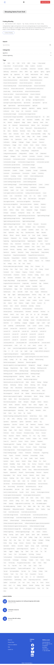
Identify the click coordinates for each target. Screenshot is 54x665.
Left (21, 345)
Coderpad (11, 150)
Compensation (7, 170)
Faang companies (35, 252)
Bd (9, 125)
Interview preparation (27, 308)
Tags (22, 551)
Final (24, 263)
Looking (5, 359)
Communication (7, 159)
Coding (17, 150)
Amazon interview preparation (10, 83)
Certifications (6, 142)
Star (40, 537)
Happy (15, 289)
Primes (24, 444)
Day (9, 207)
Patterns (43, 427)
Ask (22, 111)
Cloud (29, 148)
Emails (38, 235)
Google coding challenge (9, 280)
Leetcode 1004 (13, 328)
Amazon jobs (38, 83)
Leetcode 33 (41, 334)
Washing (37, 585)
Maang (25, 359)
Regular (10, 469)
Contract (11, 187)
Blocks (28, 131)
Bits (4, 131)
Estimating (12, 246)
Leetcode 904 (23, 339)
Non (15, 413)
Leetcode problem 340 (34, 342)
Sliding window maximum (18, 509)
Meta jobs (40, 387)
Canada (38, 136)
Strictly (5, 543)
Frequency (24, 272)
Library (34, 345)
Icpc (35, 297)
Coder (5, 150)
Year (47, 588)
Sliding (48, 506)
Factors (14, 260)
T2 (41, 548)
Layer (48, 322)
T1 (37, 548)
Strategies (41, 540)
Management (32, 365)
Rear (29, 464)
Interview (38, 306)
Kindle (46, 317)
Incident (28, 300)
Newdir (31, 410)
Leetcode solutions (8, 345)
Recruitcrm (40, 464)
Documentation (41, 227)
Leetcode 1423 (25, 331)
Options (35, 421)
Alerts (5, 77)
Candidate (45, 136)
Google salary (25, 283)
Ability (26, 66)
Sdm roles (17, 489)
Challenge (14, 142)
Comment (24, 156)
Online (25, 418)
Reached (5, 464)
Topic (30, 565)
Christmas (44, 145)
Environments (26, 243)
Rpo (38, 478)
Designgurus (43, 210)
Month (5, 404)
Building (5, 136)
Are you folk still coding (14, 618)
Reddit (33, 466)
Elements (24, 235)
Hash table (20, 291)
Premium (33, 441)
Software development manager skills (12, 529)
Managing (6, 368)
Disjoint (11, 227)
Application (24, 108)
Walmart (25, 585)
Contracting (18, 187)
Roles (22, 478)
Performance (28, 430)
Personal (43, 433)
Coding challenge (25, 150)
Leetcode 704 (7, 339)
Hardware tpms (7, 291)
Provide (41, 455)
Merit (38, 385)
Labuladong (17, 322)
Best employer (45, 125)
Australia (18, 119)
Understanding (18, 579)
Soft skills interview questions (40, 517)
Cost (17, 190)
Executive (6, 249)
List (45, 348)
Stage (36, 537)
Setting (17, 500)
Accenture (39, 66)
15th (13, 63)
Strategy (47, 540)
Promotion (17, 455)
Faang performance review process (36, 255)
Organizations (7, 424)
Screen (39, 481)
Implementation (7, 300)
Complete (15, 170)
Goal (24, 277)
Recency (34, 464)
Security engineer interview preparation (12, 495)
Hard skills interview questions (31, 289)
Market (26, 368)
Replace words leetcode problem (41, 469)
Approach (45, 108)
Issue (17, 314)
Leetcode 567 (24, 337)
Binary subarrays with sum (40, 128)
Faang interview (7, 255)
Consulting (13, 176)
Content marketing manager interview (12, 181)
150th (18, 63)
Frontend (31, 272)
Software (6, 520)
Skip (39, 506)
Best (38, 125)
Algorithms (27, 53)
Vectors (47, 582)
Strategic (34, 540)
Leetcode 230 (7, 334)
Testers (42, 560)
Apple (5, 105)
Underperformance (8, 579)
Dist (16, 227)
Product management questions (24, 450)
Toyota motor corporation (10, 568)
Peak (15, 430)
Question (42, 458)
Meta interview (18, 387)
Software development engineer (28, 520)
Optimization (28, 421)
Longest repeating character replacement (13, 356)
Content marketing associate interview (12, 179)
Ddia (13, 207)
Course (44, 193)
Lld (12, 351)
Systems (33, 548)
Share (27, 500)
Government (34, 283)
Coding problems (23, 153)
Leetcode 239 (15, 334)
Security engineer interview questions (32, 495)
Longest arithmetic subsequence (42, 351)
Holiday (5, 297)
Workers (22, 588)
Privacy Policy (11, 642)
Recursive (27, 466)
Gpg (40, 283)
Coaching (39, 148)
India (5, 303)
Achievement (33, 68)
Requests (6, 472)
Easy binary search (30, 232)
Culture (39, 195)
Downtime (31, 229)
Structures (28, 543)
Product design (42, 447)
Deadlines (25, 207)
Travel (11, 574)
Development (21, 212)
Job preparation (15, 317)
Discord (29, 224)
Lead (5, 325)
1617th (23, 63)
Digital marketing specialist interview (12, 221)
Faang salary (6, 258)
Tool (20, 565)
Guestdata (34, 286)
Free (12, 272)
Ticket (34, 562)
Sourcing (11, 534)
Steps (19, 540)
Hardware (42, 289)
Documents (6, 229)
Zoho (5, 591)
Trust (26, 574)
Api (23, 100)
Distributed (28, 227)
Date (5, 207)
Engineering (6, 241)
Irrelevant (6, 314)
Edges (37, 232)
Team (5, 554)
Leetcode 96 (40, 339)
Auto (23, 119)
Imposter (15, 300)
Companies (32, 167)
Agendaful (6, 74)
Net (46, 404)
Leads (28, 325)
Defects (5, 210)
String (10, 543)
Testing (48, 560)
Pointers (44, 435)
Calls (33, 136)
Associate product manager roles (33, 116)
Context (5, 187)
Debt (31, 207)
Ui (30, 577)
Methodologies (25, 390)
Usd (19, 582)
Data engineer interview (9, 201)
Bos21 (22, 133)
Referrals (39, 466)
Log (21, 351)
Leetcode (6, 328)
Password (25, 427)
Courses (5, 195)
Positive (34, 438)
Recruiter (48, 464)
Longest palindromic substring (27, 354)
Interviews (43, 311)
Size (25, 506)
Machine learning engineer (9, 362)
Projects (11, 455)
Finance (29, 263)
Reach (44, 461)
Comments (39, 156)
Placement (11, 435)
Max (38, 376)
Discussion (36, 224)
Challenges (21, 142)
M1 (16, 359)
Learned (34, 325)
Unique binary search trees (35, 579)
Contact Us (10, 649)
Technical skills (7, 560)
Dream (37, 229)
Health (26, 291)
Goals (29, 277)
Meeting (39, 382)
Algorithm (19, 77)
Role (17, 478)
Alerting (46, 74)
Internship (31, 306)
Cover (11, 195)
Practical (20, 441)
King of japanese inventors (10, 320)
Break (27, 133)
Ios (48, 311)
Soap (48, 509)
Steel (10, 540)
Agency (42, 71)
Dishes (5, 227)
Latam (43, 322)
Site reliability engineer (41, 503)
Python (16, 458)
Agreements (17, 74)
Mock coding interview (24, 399)
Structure (21, 543)
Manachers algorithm (31, 362)
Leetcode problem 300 (21, 342)
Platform (18, 435)
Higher (13, 294)
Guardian (28, 286)
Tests (5, 562)
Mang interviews (14, 368)
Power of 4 (13, 441)
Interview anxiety (7, 308)
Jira (31, 314)
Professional (28, 452)
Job (38, 314)
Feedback (47, 260)
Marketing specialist (8, 373)
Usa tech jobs (13, 582)
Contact (20, 176)
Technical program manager (36, 557)
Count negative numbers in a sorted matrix (13, 193)
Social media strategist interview (23, 517)
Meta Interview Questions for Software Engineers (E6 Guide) (23, 601)
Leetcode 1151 (32, 328)
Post (40, 438)
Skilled (29, 506)
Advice (21, 71)
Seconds (21, 492)
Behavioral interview (24, 125)
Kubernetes (6, 322)
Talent (26, 551)
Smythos (43, 509)
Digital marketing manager (43, 215)
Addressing (6, 71)
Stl (23, 540)
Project (38, 23)
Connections (6, 173)
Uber (26, 577)
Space (16, 534)
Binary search (29, 128)
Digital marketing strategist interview (12, 224)
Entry (11, 243)
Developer (6, 212)
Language (24, 322)
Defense (11, 210)
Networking (20, 410)
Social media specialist (25, 514)
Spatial (22, 534)
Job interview (6, 317)
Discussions (43, 224)
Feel (4, 263)
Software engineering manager (23, 531)
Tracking (34, 571)
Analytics (37, 97)
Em (29, 235)
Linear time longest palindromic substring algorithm (24, 348)
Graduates (45, 283)
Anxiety (12, 100)
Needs (35, 404)
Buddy (44, 133)
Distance (21, 227)
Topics (34, 565)
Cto (34, 195)
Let (25, 345)
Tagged (10, 551)
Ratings (35, 461)
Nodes (9, 413)
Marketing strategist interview (10, 376)
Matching (21, 376)
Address (47, 68)
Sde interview (7, 483)
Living (5, 351)
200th (28, 63)
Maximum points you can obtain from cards (13, 382)
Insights (27, 303)
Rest (14, 475)
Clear (10, 148)
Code (45, 148)
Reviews (5, 478)
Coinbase (31, 153)
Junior (32, 317)
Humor (30, 297)
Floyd (16, 269)
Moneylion (26, 402)
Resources (38, 472)
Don (18, 229)
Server (42, 497)
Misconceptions (28, 396)
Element (18, 235)
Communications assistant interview (36, 159)
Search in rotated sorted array (10, 492)
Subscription (6, 545)
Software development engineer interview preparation (37, 523)
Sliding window (7, 509)
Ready (18, 464)
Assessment (28, 111)
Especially (48, 243)
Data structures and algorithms (11, 204)
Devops (28, 212)
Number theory (33, 416)
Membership (13, 385)
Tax (41, 551)
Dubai (5, 232)
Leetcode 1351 (7, 331)
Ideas (44, 297)
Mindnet (27, 393)
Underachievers (40, 577)
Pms (34, 435)
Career (25, 139)
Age (31, 71)
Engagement (33, 238)
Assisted (35, 111)
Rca (40, 461)
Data (25, 198)
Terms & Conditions (12, 644)
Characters (41, 142)
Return (37, 475)
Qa (21, 458)
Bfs (9, 128)
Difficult (38, 212)
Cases (30, 139)
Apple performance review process (11, 108)
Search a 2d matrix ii (36, 489)
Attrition (5, 119)
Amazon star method (8, 94)
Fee (42, 260)
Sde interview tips (32, 483)
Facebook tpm (7, 260)
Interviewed (28, 311)
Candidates (6, 139)
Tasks (36, 551)
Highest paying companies (24, 294)
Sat (28, 481)
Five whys (6, 269)
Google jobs (42, 280)
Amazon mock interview (39, 85)
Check (19, 145)
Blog (34, 131)
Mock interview (35, 399)
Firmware (38, 266)
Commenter (32, 156)
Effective (5, 235)
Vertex (5, 585)
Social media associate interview (28, 512)
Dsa (42, 229)
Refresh (45, 466)
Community (31, 23)
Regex (5, 469)
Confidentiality (43, 170)
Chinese (37, 145)
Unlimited (45, 579)
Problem (44, 444)
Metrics (32, 390)
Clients (24, 148)
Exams (38, 246)
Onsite (42, 418)
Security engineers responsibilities (11, 497)
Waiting (18, 585)
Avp (43, 119)
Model (19, 402)
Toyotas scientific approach (24, 568)
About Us (10, 640)
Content (26, 176)
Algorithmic (26, 77)
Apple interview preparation (24, 105)
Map (21, 368)
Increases (47, 300)
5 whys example (41, 63)
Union (25, 579)
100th (8, 63)
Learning (47, 325)
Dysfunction (11, 232)
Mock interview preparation (10, 402)
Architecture (6, 111)
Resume (25, 475)
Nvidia (45, 416)
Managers (46, 365)
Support (27, 545)
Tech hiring (31, 554)
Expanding (19, 249)
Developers (13, 212)
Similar (5, 503)
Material (28, 376)
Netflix (5, 407)
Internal (16, 306)
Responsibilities (7, 475)
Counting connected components (33, 193)
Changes (28, 142)
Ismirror (12, 314)
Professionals (36, 452)
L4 (11, 322)
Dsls (47, 229)
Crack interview (18, 195)
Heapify (36, 291)
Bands (41, 122)
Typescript (16, 577)
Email (33, 235)
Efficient (11, 235)
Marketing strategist (35, 373)
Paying (5, 430)
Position (22, 438)
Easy (22, 232)
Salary (14, 481)
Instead (33, 303)
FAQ (9, 647)
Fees (15, 263)
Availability (37, 119)
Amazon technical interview (22, 94)
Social (5, 512)
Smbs (37, 509)
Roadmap (12, 478)
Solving (5, 534)
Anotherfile (6, 100)
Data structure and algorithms (23, 201)
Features (37, 260)
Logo (31, 351)
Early (17, 232)
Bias (17, 128)
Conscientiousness (16, 173)
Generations (18, 277)
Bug (49, 133)
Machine (31, 359)
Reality (23, 464)
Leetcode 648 (41, 337)
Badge (23, 122)
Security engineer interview (43, 492)
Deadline (19, 207)
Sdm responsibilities (8, 489)
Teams (10, 554)
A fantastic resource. (13, 609)
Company (40, 167)
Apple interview (11, 105)
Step (15, 540)
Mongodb (33, 402)
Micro (43, 390)
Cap (12, 139)
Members (6, 385)
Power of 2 (6, 441)
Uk (34, 577)
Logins (25, 351)
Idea (39, 297)
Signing (45, 500)
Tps (29, 571)
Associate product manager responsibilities (13, 116)
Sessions (11, 500)
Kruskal (32, 320)
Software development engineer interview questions (15, 526)
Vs (14, 585)
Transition (6, 574)
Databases (43, 204)
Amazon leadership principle (10, 85)
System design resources (22, 548)
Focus (21, 269)
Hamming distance (8, 289)
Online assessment (34, 418)
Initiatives (21, 303)
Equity (33, 243)
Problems (15, 447)
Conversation (42, 187)
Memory (20, 385)
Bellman (33, 125)
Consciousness (25, 173)
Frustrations (16, 274)
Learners (41, 325)
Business (18, 136)
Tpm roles (23, 571)
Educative (43, 232)
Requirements (13, 472)
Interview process (39, 308)
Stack (20, 537)
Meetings (45, 382)
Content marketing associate (36, 176)
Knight (19, 320)
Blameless (15, 131)
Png (39, 435)
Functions (30, 274)
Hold (48, 294)
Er (37, 243)
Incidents (35, 300)
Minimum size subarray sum (38, 393)
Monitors (46, 402)
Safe (48, 478)
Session (5, 500)
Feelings (10, 263)
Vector (41, 582)
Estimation (20, 246)
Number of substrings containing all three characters (15, 416)
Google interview (33, 280)
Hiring (40, 294)
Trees (21, 574)
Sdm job (40, 486)
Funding (36, 274)
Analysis (31, 97)
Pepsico (21, 430)
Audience (12, 119)
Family (25, 260)
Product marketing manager (10, 452)
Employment (14, 238)
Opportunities (14, 421)
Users (28, 582)
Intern (11, 306)
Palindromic (33, 424)
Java (27, 314)
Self (27, 497)
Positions (28, 438)
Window (5, 588)
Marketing (32, 368)
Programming (45, 452)
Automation (29, 119)
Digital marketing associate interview (26, 215)
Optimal (21, 421)
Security (33, 492)
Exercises (12, 249)
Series (37, 497)
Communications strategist (28, 164)
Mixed (5, 399)
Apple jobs (35, 105)
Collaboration (43, 153)
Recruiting (12, 466)
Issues (22, 314)
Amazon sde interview (18, 91)
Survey (32, 545)
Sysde (37, 545)
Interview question (8, 311)
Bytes (23, 136)
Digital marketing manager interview (12, 218)
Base (46, 122)
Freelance (18, 272)
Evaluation (27, 246)
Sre (8, 537)
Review (43, 475)
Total (40, 565)
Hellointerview (44, 291)
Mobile (10, 399)
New (27, 410)
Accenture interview (8, 68)
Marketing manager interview (37, 370)
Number (29, 413)
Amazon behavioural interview (10, 80)
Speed (33, 534)
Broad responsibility (35, 133)
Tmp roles (14, 565)
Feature (31, 260)
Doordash (24, 229)
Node (5, 413)
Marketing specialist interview (21, 373)
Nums (40, 416)
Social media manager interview (11, 514)
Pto (12, 458)
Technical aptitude (8, 557)
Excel (43, 246)
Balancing (35, 122)
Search (27, 489)
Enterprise (6, 243)
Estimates (6, 246)
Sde (44, 481)
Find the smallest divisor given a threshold (13, 266)
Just (37, 317)
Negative (41, 404)
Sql (4, 537)
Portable (16, 438)
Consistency (41, 173)
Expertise (13, 252)
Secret (27, 492)
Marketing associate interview (10, 370)
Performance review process (39, 430)
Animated (43, 97)
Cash (36, 139)
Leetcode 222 (43, 331)
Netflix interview (12, 407)
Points (5, 438)
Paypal (10, 430)
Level (29, 345)
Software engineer (27, 529)
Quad (25, 458)
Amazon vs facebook (35, 94)
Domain (13, 229)
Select (22, 497)
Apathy (18, 100)
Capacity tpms (18, 139)
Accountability (24, 68)
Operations (6, 421)
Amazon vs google (8, 97)
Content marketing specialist (29, 181)
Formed (47, 269)
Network (46, 407)
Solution (38, 531)
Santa (23, 481)
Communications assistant (19, 159)
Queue (12, 461)
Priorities (38, 444)
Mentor (26, 385)
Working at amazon (30, 588)
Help (5, 294)
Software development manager (37, 526)
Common (47, 156)
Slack (43, 506)
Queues (17, 461)
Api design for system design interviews (12, 102)
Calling (28, 136)
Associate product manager (10, 114)
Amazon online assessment (17, 88)
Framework (6, 272)
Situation (19, 506)
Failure (19, 260)
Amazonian (17, 97)
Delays (17, 210)
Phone (5, 435)
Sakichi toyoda (7, 481)
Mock (15, 399)
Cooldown (6, 190)
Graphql (10, 286)
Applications (32, 108)
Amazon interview (24, 80)
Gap (4, 277)
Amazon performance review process (34, 88)
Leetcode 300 (32, 334)
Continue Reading (9, 32)
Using (33, 582)
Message (44, 385)
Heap (31, 291)
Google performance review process (12, 283)
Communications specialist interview (12, 164)
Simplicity (11, 503)
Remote (24, 469)
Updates (5, 582)
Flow (11, 269)
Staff (25, 537)
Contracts (25, 187)
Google (39, 277)
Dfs (33, 212)
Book (10, 133)
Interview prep (17, 308)
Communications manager (10, 162)
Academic (32, 66)
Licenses (40, 345)
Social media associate (14, 512)
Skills (34, 506)
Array (12, 111)
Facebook (24, 258)
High (9, 294)
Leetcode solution (46, 342)
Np (24, 413)
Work (16, 588)
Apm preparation (36, 102)
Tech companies (22, 554)
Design (36, 210)
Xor (43, 588)
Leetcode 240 (24, 334)
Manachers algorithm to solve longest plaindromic (15, 365)
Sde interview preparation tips (18, 483)
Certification (42, 139)
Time (5, 565)
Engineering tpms (31, 241)
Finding (26, 266)
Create (25, 195)
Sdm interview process (31, 486)
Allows (40, 77)
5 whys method (7, 66)
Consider (34, 173)
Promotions (25, 455)
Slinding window (30, 509)
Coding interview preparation (10, 153)
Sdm (5, 486)
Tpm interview (40, 568)
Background (17, 122)
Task (32, 551)
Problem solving (7, 447)
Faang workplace (15, 258)
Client (19, 148)
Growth (22, 286)
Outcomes (14, 424)
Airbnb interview (34, 74)
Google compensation (22, 280)
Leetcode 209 (34, 331)
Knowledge (25, 320)
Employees (6, 238)
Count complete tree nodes (32, 190)
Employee (45, 235)
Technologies (16, 560)
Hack (41, 286)
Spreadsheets (45, 534)
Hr (14, 297)
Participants (6, 427)
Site (33, 503)
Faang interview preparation (19, 255)
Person (37, 433)
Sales (19, 481)
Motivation (17, 404)
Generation (10, 277)
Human (24, 297)
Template (31, 560)
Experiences (6, 252)
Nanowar (24, 404)
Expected (39, 249)
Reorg (30, 469)
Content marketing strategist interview (27, 184)
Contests (47, 184)
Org (40, 421)
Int (44, 303)
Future (42, 274)
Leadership (10, 325)
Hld (44, 294)
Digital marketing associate (10, 215)
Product (35, 447)
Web (43, 585)
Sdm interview (20, 486)
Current (45, 195)
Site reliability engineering (9, 506)
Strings (15, 543)
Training (40, 571)
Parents (47, 424)
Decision (37, 207)
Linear (9, 348)
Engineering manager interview (18, 241)
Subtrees (13, 545)
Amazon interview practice (36, 80)
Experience (46, 249)
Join (22, 317)
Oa (4, 418)
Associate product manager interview (26, 114)
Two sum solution (8, 577)
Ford (31, 269)
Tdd (45, 551)
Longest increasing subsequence (11, 354)
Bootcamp (16, 133)
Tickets (39, 562)
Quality (30, 458)
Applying (39, 108)
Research (21, 472)
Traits (46, 571)
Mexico (38, 390)
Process (22, 447)
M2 (20, 359)
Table (45, 548)
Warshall (31, 585)
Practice (26, 441)
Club (34, 148)
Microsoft (17, 393)
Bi (13, 128)
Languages (31, 322)
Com (19, 156)
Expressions (20, 252)
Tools (25, 565)
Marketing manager (23, 370)
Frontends (38, 272)
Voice (10, 585)
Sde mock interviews (43, 483)
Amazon (46, 77)
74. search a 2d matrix (18, 66)
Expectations (32, 249)
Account (17, 68)
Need (30, 404)
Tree (17, 574)
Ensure (46, 241)
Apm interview (27, 102)
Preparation (40, 441)
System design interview (9, 548)
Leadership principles (20, 325)
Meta (12, 387)
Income (41, 300)
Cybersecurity (13, 198)
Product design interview (9, 450)
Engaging (40, 238)
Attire (48, 116)
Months (10, 404)
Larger (38, 322)
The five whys (11, 562)
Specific (27, 534)
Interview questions (18, 311)
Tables (5, 551)
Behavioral (14, 125)
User (23, 582)
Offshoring (19, 418)
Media (27, 382)
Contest (40, 184)
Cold (37, 153)
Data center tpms (32, 198)
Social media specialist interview (40, 514)
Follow (26, 269)
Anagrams (24, 97)
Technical (38, 554)
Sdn (23, 489)
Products (21, 452)
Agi (11, 74)
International (24, 306)
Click (14, 148)
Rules (43, 478)
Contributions (33, 187)
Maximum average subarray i (30, 379)
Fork (36, 23)
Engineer (47, 238)
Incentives (22, 300)
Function (24, 274)
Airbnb (26, 74)
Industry (10, 303)
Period (12, 433)
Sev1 (22, 500)
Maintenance (21, 362)
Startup (5, 540)
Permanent (19, 433)
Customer (6, 198)
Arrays (17, 111)
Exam (33, 246)
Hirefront (34, 294)
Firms (32, 266)
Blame (9, 131)
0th (4, 63)
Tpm (34, 568)
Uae (22, 577)
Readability (12, 464)
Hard (21, 289)
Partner (13, 427)
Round (33, 478)
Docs (34, 227)
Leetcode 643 (32, 337)
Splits (38, 534)
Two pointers (33, 574)
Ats (43, 116)
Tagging (16, 551)
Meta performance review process (11, 390)
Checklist (26, 145)
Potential (45, 438)
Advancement (14, 71)
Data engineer (42, 198)
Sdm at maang (11, 486)
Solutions (45, 531)
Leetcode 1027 (22, 328)
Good (34, 277)
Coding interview (35, 150)
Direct (24, 224)
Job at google (45, 314)
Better (5, 128)
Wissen (11, 588)
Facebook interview (33, 258)
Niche (44, 410)
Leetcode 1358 (16, 331)
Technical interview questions (21, 557)
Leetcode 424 (7, 337)
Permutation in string (28, 433)
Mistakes (47, 396)
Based (5, 125)
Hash (14, 291)
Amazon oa (6, 88)
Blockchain (22, 131)
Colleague (6, 156)
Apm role (45, 102)
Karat (41, 317)
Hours (10, 297)
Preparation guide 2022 (9, 444)
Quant (36, 458)
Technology (23, 560)
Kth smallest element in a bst (43, 320)
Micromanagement (8, 393)
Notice (19, 413)
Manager (39, 365)
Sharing (32, 500)
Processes (28, 447)
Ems (20, 238)
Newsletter (38, 410)
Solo (33, 531)
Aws (4, 122)
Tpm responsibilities (14, 571)
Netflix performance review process (34, 407)
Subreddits (40, 543)
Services (48, 497)
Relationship (17, 469)
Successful (20, 545)
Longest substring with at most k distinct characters (36, 356)
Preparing (19, 444)
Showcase (39, 500)
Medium (33, 382)
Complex (21, 170)
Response (46, 472)
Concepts (35, 170)
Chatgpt (14, 145)
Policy (10, 438)
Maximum (19, 379)
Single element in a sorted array (23, 503)
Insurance (39, 303)
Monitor (39, 402)
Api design (28, 100)
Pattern (37, 427)
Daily (20, 198)
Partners (19, 427)
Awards (47, 119)
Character (34, 142)
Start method (47, 537)
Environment (18, 243)
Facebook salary (43, 258)
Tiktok (45, 562)
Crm (30, 195)
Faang (27, 252)
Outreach (21, 424)
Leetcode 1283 (41, 328)
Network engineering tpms (10, 410)
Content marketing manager (29, 179)
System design (44, 545)
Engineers (40, 241)
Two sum (40, 574)
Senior (31, 497)
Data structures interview (26, 204)
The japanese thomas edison (23, 562)
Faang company (45, 252)
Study (34, 543)
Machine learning (39, 359)
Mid (22, 393)
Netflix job (21, 407)
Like (4, 348)
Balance (29, 122)
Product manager (38, 450)
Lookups (12, 359)
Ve (37, 582)
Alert (41, 74)
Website (48, 585)
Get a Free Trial (45, 2)
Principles (31, 444)
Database (36, 204)
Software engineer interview (40, 529)
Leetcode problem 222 (9, 342)
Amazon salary (7, 91)
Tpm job (5, 571)
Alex (9, 77)
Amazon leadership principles (25, 85)
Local (16, 351)
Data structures (36, 201)
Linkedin (40, 348)
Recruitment (20, 466)
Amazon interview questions (26, 83)
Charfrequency (7, 145)
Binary (21, 128)
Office (13, 418)
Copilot (12, 190)
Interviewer (35, 311)
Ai (22, 74)
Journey (27, 317)
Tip (9, 565)
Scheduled (33, 481)
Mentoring (32, 385)
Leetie (16, 345)
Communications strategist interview (12, 167)
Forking (42, 23)
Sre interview (14, 537)
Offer (8, 418)
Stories (28, 540)
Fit (42, 266)
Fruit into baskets (7, 274)
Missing (41, 396)
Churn (5, 148)
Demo (22, 210)
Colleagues (12, 156)
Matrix (33, 376)
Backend (10, 122)
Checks (31, 145)
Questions (6, 461)
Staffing (30, 537)
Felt (19, 263)
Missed (35, 396)
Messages (6, 387)
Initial (15, 303)
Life (45, 345)
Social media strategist (9, 517)
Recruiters (6, 466)
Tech (15, 554)
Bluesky (27, 23)
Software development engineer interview (13, 523)
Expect (25, 249)
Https (19, 297)
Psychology (6, 458)
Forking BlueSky (8, 21)
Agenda (48, 71)
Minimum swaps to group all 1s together (13, 396)
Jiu (34, 314)
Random (24, 461)
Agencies (36, 71)
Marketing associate (41, 368)
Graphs (16, 286)
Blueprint (39, 131)
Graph (5, 286)
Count (22, 190)
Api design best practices (38, 100)
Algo (14, 77)
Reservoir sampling (29, 472)
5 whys (34, 63)
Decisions (43, 207)
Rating (29, 461)
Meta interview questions (30, 387)
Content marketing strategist (10, 184)
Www (38, 588)
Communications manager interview (26, 162)
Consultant (6, 176)
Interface (6, 306)
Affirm (26, 71)
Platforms (24, 435)
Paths (31, 427)
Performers (6, 433)
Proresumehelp (34, 455)
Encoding (25, 238)
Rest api (19, 475)
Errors (41, 243)
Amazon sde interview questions (32, 91)
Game (47, 274)
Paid (27, 424)
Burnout (11, 136)
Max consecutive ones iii (9, 379)
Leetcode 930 (32, 339)
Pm (30, 435)
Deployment (29, 210)
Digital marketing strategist (28, 221)
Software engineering (27, 55)
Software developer (14, 520)
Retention (31, 475)
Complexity (28, 170)
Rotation (28, 478)
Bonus (5, 133)
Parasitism (40, 424)
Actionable (40, 68)
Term (37, 560)
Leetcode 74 (15, 339)
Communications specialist (43, 162)
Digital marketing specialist (28, 218)
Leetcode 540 (15, 337)
